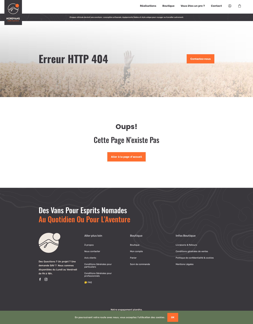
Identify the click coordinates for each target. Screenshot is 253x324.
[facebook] (40, 279)
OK (173, 317)
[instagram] (46, 279)
